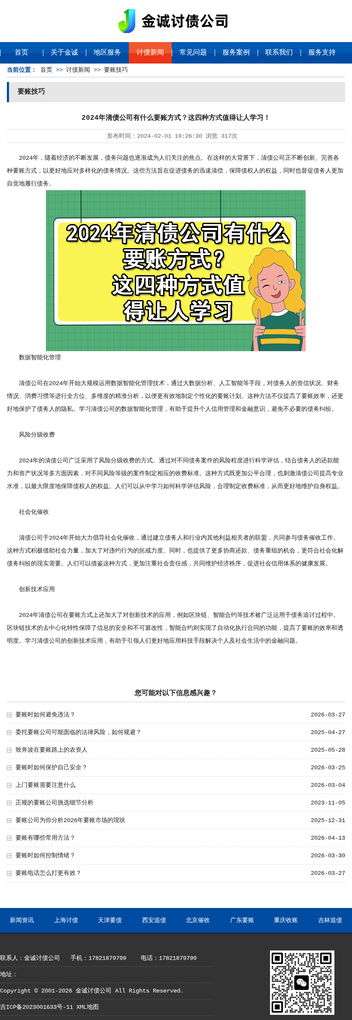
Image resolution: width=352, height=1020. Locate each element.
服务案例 (236, 53)
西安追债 (154, 920)
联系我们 (279, 53)
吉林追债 (330, 920)
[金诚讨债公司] (176, 34)
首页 (21, 53)
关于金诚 (64, 53)
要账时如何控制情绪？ (45, 855)
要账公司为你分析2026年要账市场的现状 (70, 820)
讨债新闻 (150, 53)
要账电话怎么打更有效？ (48, 873)
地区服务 (107, 53)
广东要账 (242, 920)
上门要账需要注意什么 (45, 785)
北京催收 (198, 920)
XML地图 (87, 1007)
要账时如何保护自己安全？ (51, 767)
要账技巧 (116, 70)
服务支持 (322, 53)
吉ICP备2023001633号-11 (36, 1007)
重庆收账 (286, 920)
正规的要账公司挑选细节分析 (54, 802)
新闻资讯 (22, 920)
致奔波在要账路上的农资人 (51, 750)
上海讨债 (66, 920)
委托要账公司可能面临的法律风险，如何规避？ (78, 732)
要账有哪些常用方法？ (45, 838)
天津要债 (110, 920)
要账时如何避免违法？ (45, 714)
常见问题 (193, 53)
